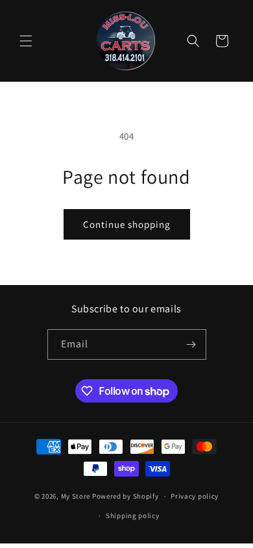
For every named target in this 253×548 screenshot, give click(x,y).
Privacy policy (195, 496)
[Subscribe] (191, 344)
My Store (76, 496)
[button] (26, 41)
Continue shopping (127, 224)
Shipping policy (133, 515)
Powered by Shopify (125, 496)
